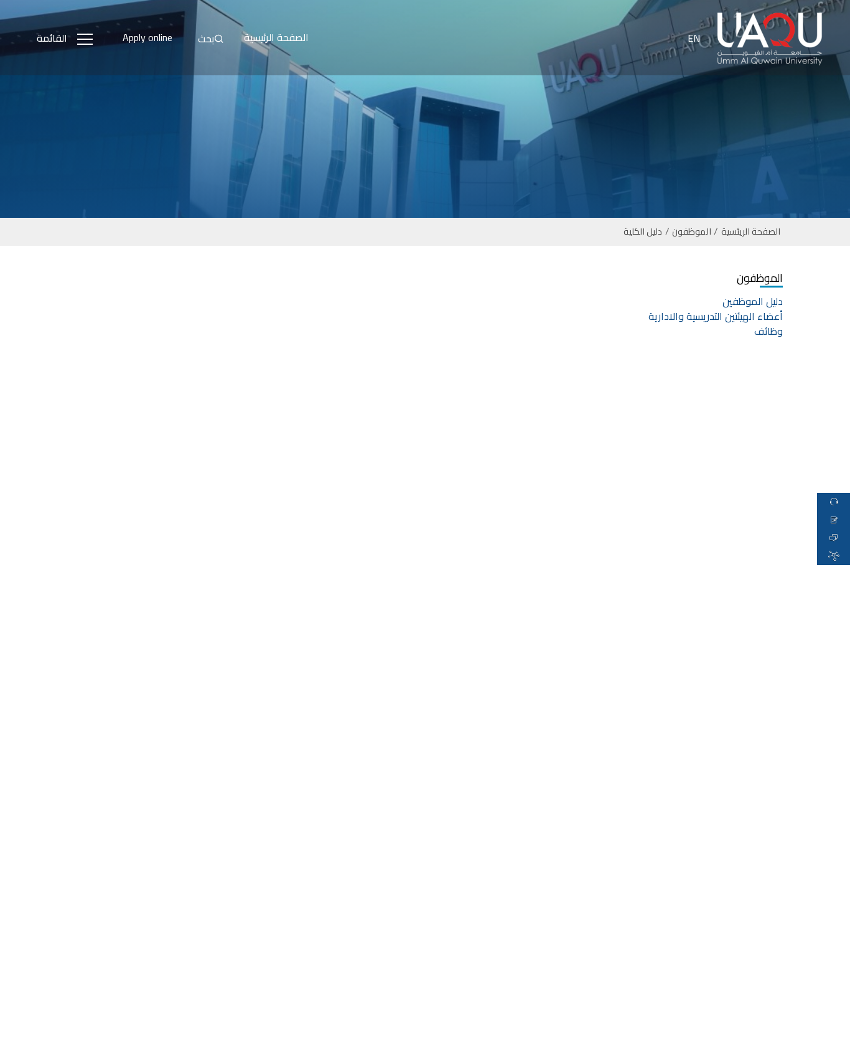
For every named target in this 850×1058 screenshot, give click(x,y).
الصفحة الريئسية (750, 232)
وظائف (768, 331)
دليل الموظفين (752, 301)
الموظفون (691, 232)
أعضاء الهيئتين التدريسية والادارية (715, 316)
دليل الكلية (642, 232)
